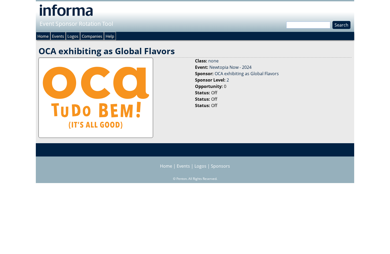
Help (110, 36)
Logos (72, 36)
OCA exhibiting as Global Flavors (247, 74)
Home (43, 36)
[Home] (66, 10)
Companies (92, 36)
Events (58, 36)
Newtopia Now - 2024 (230, 67)
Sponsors (220, 166)
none (213, 61)
